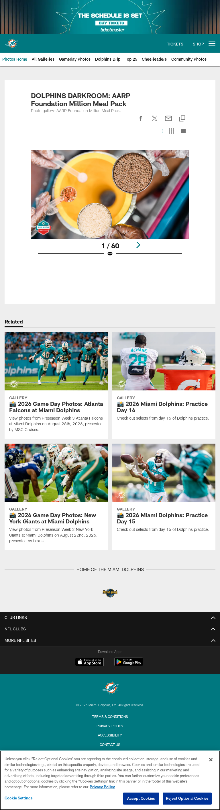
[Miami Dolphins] (110, 688)
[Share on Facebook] (141, 122)
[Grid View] (171, 131)
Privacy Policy (110, 726)
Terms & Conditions (110, 716)
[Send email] (168, 122)
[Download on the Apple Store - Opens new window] (89, 663)
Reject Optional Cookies (187, 798)
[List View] (183, 131)
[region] (110, 780)
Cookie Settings (19, 798)
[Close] (211, 759)
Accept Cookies (141, 798)
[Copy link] (182, 119)
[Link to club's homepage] (11, 41)
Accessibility (110, 735)
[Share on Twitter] (154, 122)
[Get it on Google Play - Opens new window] (129, 665)
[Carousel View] (159, 131)
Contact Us (110, 744)
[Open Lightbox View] (110, 207)
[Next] (138, 244)
